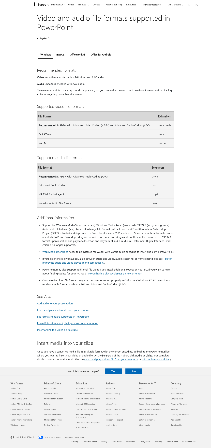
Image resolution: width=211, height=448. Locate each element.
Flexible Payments (51, 425)
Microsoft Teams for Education (88, 398)
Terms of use (116, 441)
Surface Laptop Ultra (19, 398)
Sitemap (75, 441)
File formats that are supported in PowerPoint (63, 316)
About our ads (172, 441)
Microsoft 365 (58, 4)
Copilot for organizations (20, 409)
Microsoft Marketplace (148, 414)
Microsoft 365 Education (85, 404)
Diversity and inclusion (180, 414)
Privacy (104, 441)
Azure (141, 388)
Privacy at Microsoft (179, 404)
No (134, 371)
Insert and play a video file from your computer (64, 310)
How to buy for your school (86, 409)
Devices (96, 4)
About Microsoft (177, 393)
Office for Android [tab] (101, 54)
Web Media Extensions (55, 251)
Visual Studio (144, 425)
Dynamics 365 (111, 398)
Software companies (147, 420)
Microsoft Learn (145, 398)
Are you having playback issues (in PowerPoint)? (114, 273)
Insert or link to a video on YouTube (57, 329)
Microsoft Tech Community (150, 409)
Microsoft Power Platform (116, 409)
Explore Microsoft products (21, 420)
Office (71, 4)
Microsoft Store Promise (53, 420)
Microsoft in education (85, 388)
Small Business (111, 425)
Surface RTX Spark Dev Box (21, 404)
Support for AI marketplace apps (152, 404)
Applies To (44, 38)
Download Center (51, 393)
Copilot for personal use (20, 414)
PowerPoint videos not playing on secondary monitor (67, 323)
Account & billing (114, 4)
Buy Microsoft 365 (152, 4)
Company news (177, 398)
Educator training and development (84, 415)
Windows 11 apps (18, 425)
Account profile (50, 388)
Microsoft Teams (112, 414)
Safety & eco (145, 441)
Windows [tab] (45, 54)
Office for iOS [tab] (77, 54)
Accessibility (176, 420)
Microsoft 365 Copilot (114, 420)
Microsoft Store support (53, 398)
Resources (131, 4)
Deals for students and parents (88, 422)
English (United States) (24, 437)
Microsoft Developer (147, 393)
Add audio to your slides (155, 359)
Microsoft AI (110, 388)
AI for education (82, 427)
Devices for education (84, 393)
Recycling (158, 441)
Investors (174, 409)
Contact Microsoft (90, 441)
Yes (113, 371)
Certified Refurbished (52, 414)
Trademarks (131, 441)
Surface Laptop (16, 393)
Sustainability (176, 425)
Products (82, 4)
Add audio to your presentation (55, 303)
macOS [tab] (60, 54)
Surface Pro (15, 388)
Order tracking (50, 409)
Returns (47, 404)
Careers (174, 388)
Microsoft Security (113, 393)
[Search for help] (189, 4)
